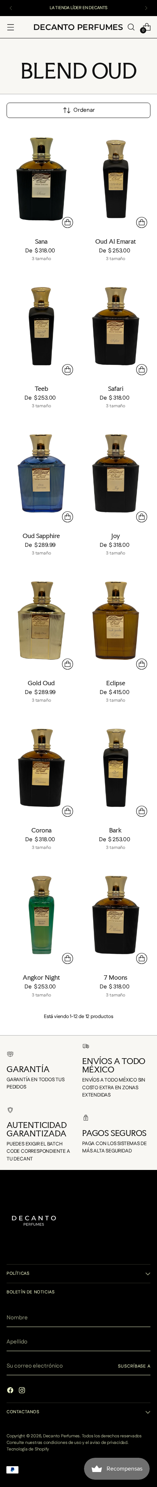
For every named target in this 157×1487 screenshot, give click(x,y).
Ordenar (84, 110)
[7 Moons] (116, 915)
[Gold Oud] (41, 620)
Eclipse (115, 683)
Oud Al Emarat (115, 241)
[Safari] (116, 326)
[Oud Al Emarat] (116, 179)
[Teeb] (41, 326)
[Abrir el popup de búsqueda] (130, 26)
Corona (41, 830)
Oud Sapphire (41, 535)
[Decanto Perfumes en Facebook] (11, 1391)
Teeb (41, 388)
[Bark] (116, 768)
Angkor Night (41, 977)
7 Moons (115, 977)
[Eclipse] (116, 620)
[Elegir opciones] (67, 222)
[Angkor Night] (41, 915)
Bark (115, 830)
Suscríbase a (134, 1366)
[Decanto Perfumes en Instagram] (22, 1391)
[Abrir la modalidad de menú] (10, 26)
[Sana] (41, 179)
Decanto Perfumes (61, 1436)
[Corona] (41, 768)
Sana (41, 241)
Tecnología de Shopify (28, 1449)
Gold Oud (41, 683)
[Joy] (116, 473)
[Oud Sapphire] (41, 473)
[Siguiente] (146, 8)
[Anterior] (11, 8)
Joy (115, 535)
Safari (115, 388)
